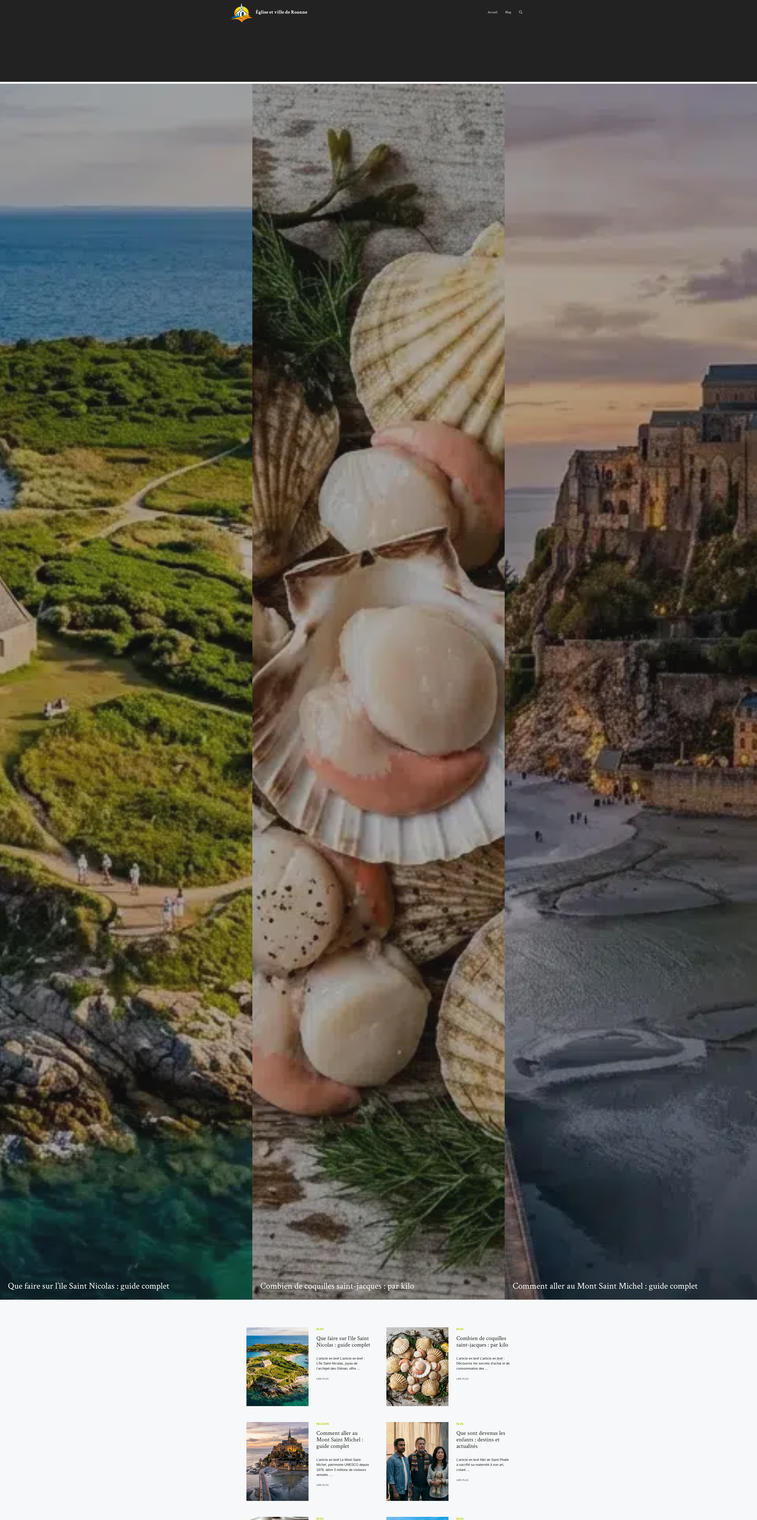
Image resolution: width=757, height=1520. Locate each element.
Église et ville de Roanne (281, 12)
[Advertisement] (378, 54)
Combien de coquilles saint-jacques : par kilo (337, 1286)
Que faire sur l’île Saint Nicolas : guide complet (88, 1286)
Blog (508, 12)
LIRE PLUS (322, 1379)
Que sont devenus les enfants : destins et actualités (480, 1439)
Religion (322, 1423)
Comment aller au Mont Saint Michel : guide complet (605, 1286)
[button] (520, 12)
